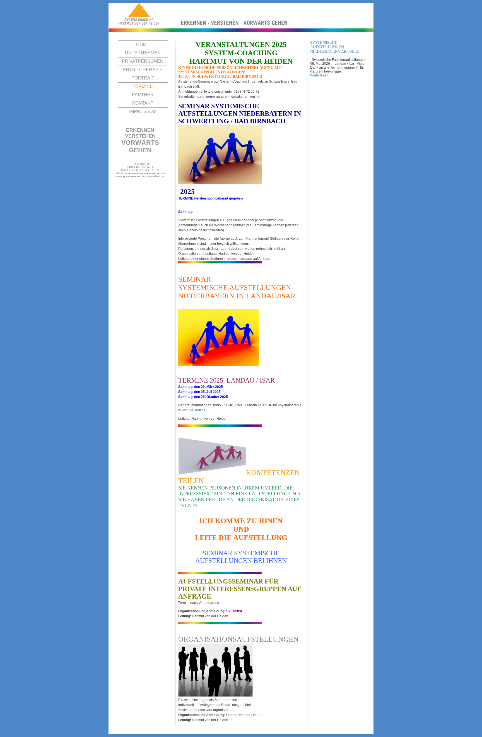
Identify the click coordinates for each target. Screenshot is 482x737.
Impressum (142, 111)
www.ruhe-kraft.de (192, 410)
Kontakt (142, 103)
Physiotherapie (143, 69)
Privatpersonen (142, 61)
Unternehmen (143, 53)
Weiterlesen (319, 75)
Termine (142, 86)
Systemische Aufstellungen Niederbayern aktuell (335, 47)
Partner (143, 94)
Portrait (142, 78)
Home (143, 44)
